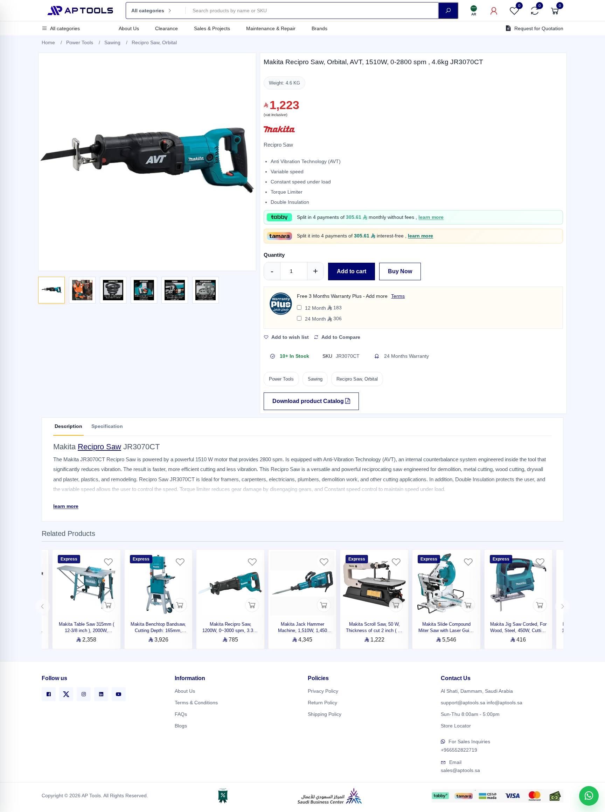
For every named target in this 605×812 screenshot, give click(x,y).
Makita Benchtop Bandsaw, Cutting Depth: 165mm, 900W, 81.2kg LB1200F (158, 630)
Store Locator (456, 726)
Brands (319, 28)
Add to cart (351, 271)
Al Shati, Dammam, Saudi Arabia (477, 691)
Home (48, 42)
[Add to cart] (108, 605)
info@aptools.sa (504, 702)
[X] (66, 694)
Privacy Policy (323, 691)
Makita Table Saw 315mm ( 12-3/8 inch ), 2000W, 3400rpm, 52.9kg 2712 (86, 630)
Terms (398, 296)
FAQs (181, 714)
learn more (431, 217)
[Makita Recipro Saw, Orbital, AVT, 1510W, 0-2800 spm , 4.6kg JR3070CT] (51, 290)
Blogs (181, 726)
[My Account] (494, 10)
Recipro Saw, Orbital (154, 42)
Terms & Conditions (196, 702)
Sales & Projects (212, 28)
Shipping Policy (324, 714)
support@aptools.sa (463, 702)
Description (68, 426)
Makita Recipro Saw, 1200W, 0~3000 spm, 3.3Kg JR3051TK (230, 630)
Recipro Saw (99, 446)
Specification (107, 426)
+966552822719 (459, 750)
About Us (129, 28)
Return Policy (322, 702)
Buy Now (400, 271)
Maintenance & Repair (270, 28)
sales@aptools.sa (460, 770)
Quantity (274, 255)
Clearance (166, 28)
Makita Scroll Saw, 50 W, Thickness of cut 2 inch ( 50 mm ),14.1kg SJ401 (374, 630)
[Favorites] (108, 562)
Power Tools (79, 42)
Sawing (112, 42)
